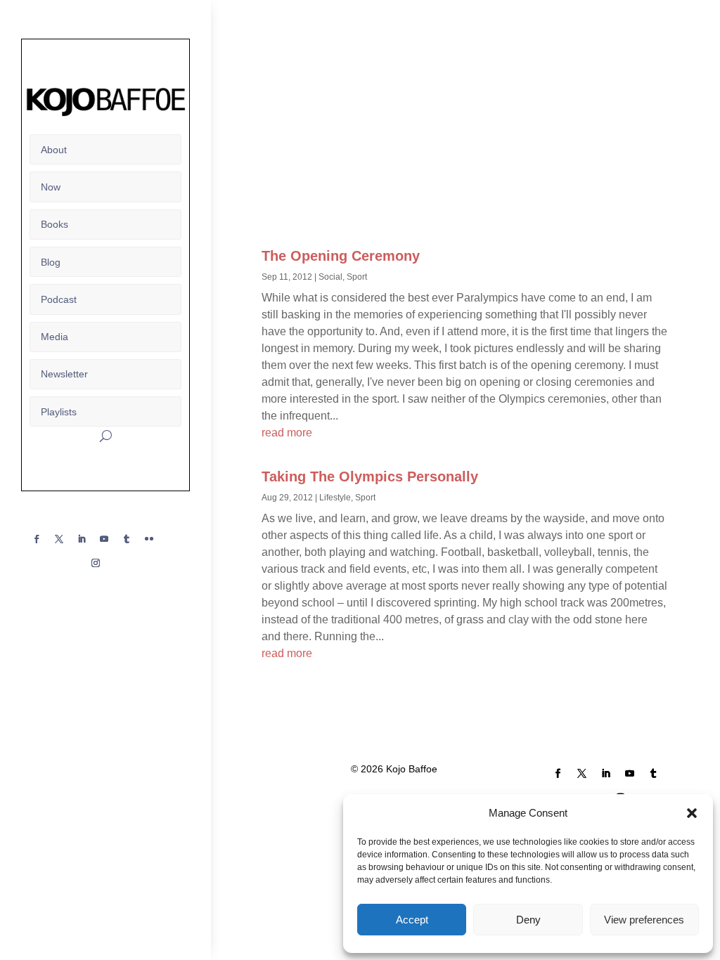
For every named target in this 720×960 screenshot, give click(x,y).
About (54, 149)
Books (54, 224)
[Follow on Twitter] (59, 539)
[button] (692, 813)
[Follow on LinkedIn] (81, 539)
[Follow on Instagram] (95, 562)
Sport (357, 277)
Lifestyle (335, 497)
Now (50, 187)
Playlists (59, 411)
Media (54, 336)
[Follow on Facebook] (36, 539)
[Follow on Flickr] (149, 539)
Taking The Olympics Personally (370, 476)
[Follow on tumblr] (126, 539)
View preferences (644, 920)
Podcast (59, 299)
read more (287, 433)
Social (330, 277)
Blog (50, 262)
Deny (528, 920)
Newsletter (64, 374)
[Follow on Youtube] (104, 539)
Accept (412, 920)
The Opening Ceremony (341, 256)
